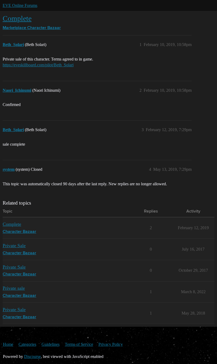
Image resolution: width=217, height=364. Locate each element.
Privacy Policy (110, 344)
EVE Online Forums (20, 5)
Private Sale (14, 245)
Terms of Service (79, 344)
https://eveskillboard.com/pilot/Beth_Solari (38, 65)
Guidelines (51, 344)
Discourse (32, 356)
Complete (17, 18)
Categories (27, 344)
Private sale (14, 288)
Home (8, 344)
